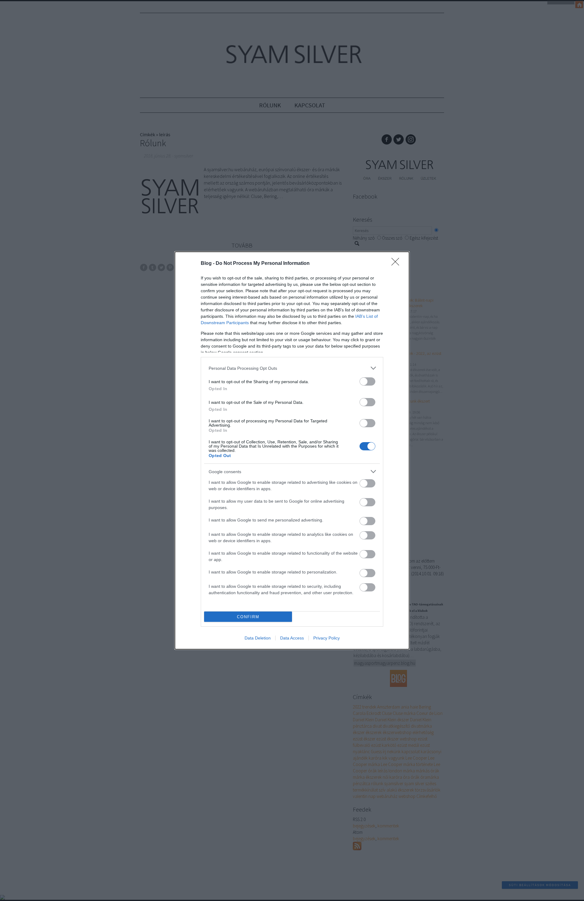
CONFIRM (248, 617)
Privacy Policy (326, 638)
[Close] (397, 263)
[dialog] (292, 450)
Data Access (292, 638)
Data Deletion (258, 638)
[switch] (367, 381)
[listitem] (292, 368)
